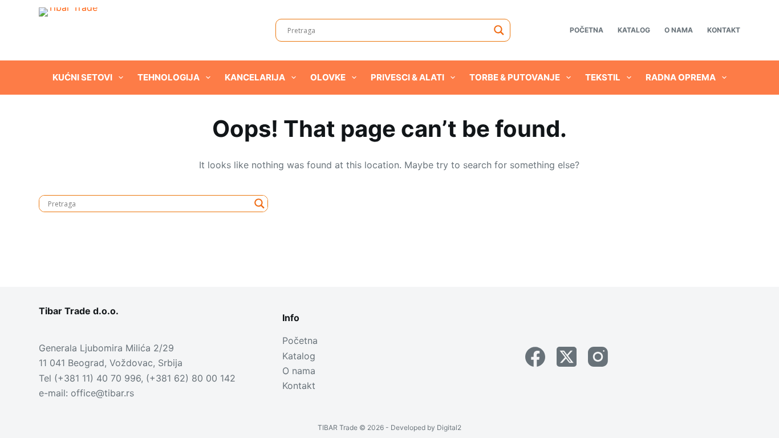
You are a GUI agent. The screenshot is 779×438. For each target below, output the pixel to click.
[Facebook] (535, 357)
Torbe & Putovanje (514, 77)
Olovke (328, 77)
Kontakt (723, 30)
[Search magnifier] (499, 30)
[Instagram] (598, 357)
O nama (678, 30)
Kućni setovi (82, 77)
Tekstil (602, 77)
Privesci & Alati (407, 77)
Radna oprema (681, 77)
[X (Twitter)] (567, 357)
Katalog (634, 30)
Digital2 (449, 427)
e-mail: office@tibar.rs (86, 393)
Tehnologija (168, 77)
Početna (586, 30)
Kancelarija (255, 77)
